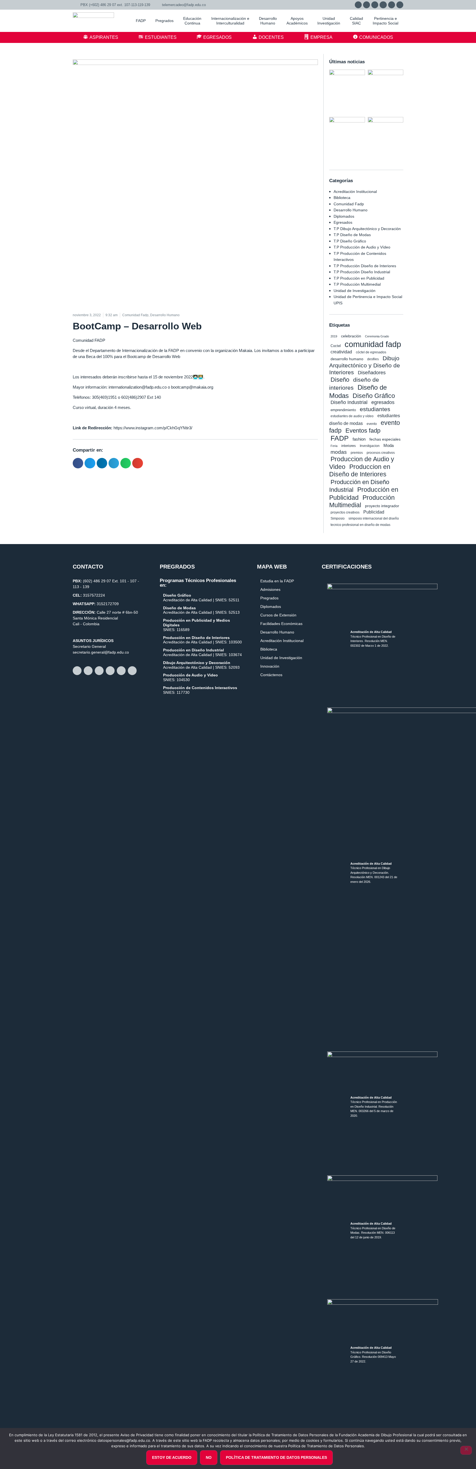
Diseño (340, 379)
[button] (78, 463)
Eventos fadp (362, 430)
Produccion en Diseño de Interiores (359, 470)
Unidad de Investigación (354, 290)
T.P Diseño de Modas (352, 235)
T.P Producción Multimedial (357, 284)
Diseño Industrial (349, 402)
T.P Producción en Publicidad (359, 278)
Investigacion (370, 445)
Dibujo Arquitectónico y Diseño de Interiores (364, 365)
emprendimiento (343, 410)
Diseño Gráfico (374, 395)
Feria (334, 445)
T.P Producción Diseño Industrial (362, 272)
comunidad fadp (373, 344)
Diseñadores (372, 372)
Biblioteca (342, 197)
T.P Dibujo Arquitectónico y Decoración (367, 228)
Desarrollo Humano (350, 210)
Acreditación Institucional (355, 191)
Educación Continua (192, 20)
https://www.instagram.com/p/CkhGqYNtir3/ (152, 427)
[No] (466, 1450)
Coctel (336, 346)
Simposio (338, 518)
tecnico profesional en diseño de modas (360, 524)
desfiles (373, 359)
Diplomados (344, 216)
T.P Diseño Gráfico (350, 241)
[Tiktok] (399, 4)
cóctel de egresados (371, 352)
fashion (359, 439)
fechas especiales (385, 439)
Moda (388, 445)
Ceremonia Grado (377, 336)
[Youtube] (391, 4)
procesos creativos (381, 452)
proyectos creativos (345, 512)
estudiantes (375, 409)
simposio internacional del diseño (373, 518)
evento (372, 423)
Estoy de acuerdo (171, 1457)
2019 (334, 336)
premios (357, 453)
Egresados (343, 222)
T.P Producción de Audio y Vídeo (362, 247)
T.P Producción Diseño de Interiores (365, 266)
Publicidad (373, 511)
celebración (351, 336)
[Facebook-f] (366, 4)
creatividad (341, 351)
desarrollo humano (347, 359)
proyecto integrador (382, 506)
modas (339, 452)
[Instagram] (374, 4)
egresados (382, 402)
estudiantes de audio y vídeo (352, 416)
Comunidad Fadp (349, 204)
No (209, 1457)
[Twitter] (383, 4)
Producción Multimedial (362, 501)
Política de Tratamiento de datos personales (276, 1457)
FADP (340, 438)
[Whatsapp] (358, 4)
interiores (348, 446)
